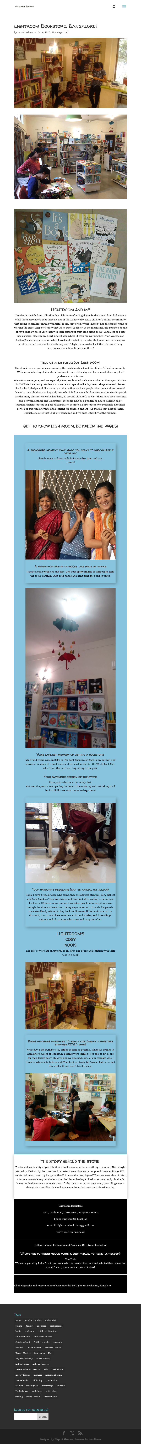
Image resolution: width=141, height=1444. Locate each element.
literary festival (22, 1374)
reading (19, 1385)
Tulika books (21, 1391)
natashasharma (27, 32)
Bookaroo (41, 1325)
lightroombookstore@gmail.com (76, 1225)
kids (46, 1369)
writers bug (51, 1391)
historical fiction (53, 1347)
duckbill (19, 1347)
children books (22, 1336)
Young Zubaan (33, 1396)
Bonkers (30, 1325)
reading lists (32, 1385)
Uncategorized (60, 32)
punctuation (52, 1380)
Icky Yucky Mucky (23, 1358)
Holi (50, 1353)
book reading (56, 1325)
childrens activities (43, 1336)
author (38, 1320)
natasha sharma (53, 1374)
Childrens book (22, 1342)
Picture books (21, 1380)
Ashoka (28, 1320)
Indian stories (22, 1363)
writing (19, 1396)
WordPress (95, 1439)
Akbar (18, 1320)
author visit (50, 1320)
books (18, 1331)
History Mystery (23, 1353)
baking (18, 1325)
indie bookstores (40, 1363)
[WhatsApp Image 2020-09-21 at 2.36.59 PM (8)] (70, 199)
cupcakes (57, 1342)
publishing (37, 1380)
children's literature (47, 1331)
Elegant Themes (64, 1439)
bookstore (29, 1331)
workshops (36, 1391)
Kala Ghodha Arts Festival (27, 1369)
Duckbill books (34, 1347)
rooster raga (47, 1385)
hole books (39, 1353)
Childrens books (42, 1342)
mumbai (38, 1374)
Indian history (43, 1358)
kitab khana (57, 1369)
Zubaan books (50, 1396)
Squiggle (61, 1385)
